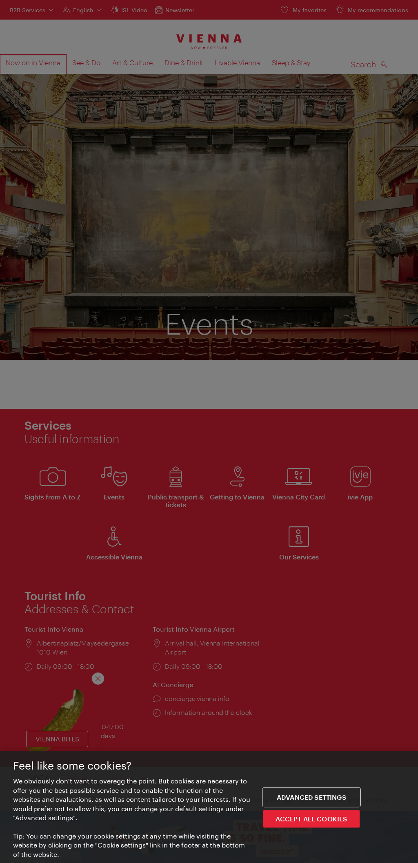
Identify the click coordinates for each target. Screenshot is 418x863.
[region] (209, 807)
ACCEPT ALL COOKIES (311, 819)
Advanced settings (311, 797)
